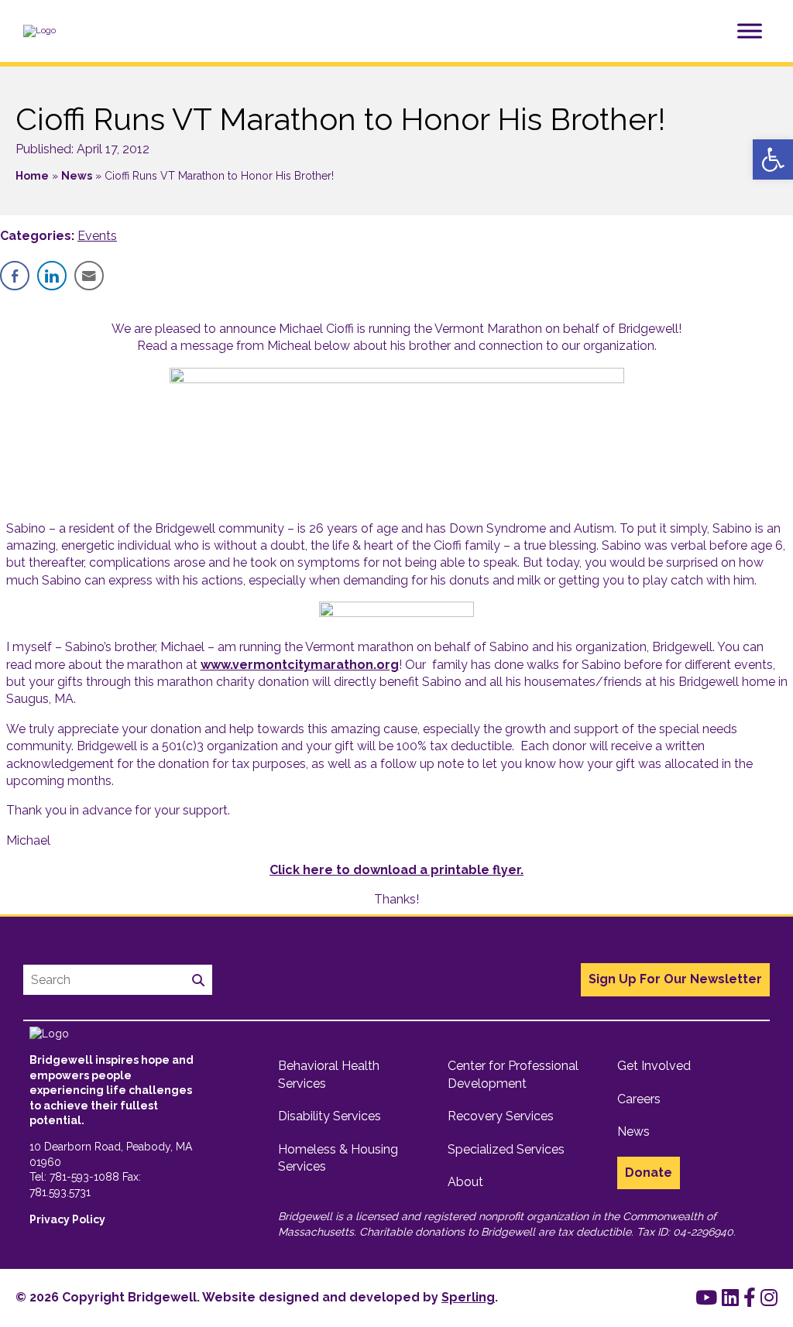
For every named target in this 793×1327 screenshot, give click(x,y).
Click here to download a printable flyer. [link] (396, 869)
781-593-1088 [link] (84, 1177)
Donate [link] (648, 1172)
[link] (773, 159)
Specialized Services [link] (506, 1149)
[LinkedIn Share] (52, 275)
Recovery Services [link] (501, 1116)
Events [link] (97, 235)
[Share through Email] (89, 275)
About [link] (465, 1181)
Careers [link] (639, 1099)
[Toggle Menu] (749, 30)
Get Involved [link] (654, 1065)
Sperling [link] (468, 1297)
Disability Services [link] (329, 1116)
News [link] (76, 176)
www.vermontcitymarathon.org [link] (300, 664)
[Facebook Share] (14, 275)
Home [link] (32, 176)
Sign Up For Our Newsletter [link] (675, 979)
